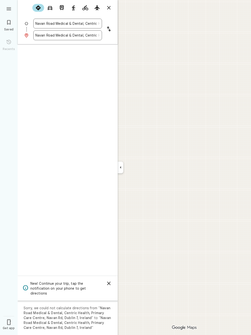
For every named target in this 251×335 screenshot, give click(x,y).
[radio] (38, 8)
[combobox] (67, 23)
